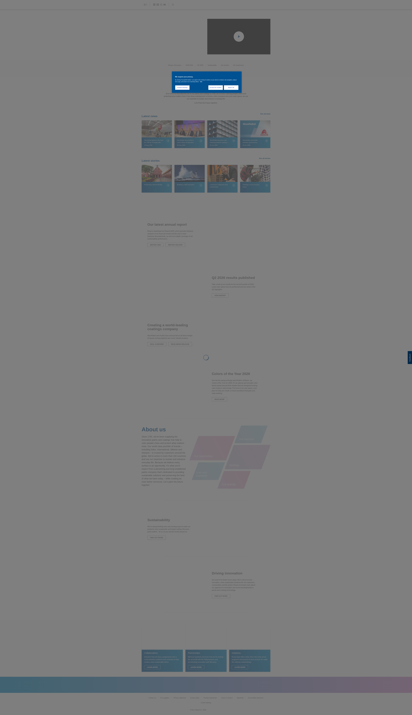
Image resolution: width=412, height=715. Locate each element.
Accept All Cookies (215, 87)
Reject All (231, 87)
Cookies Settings (182, 87)
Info (201, 81)
